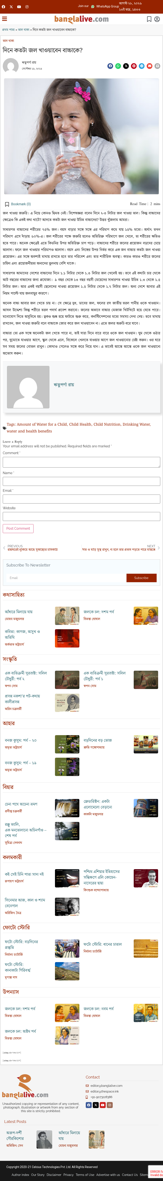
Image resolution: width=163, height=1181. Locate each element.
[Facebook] (3, 6)
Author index (20, 1175)
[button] (83, 6)
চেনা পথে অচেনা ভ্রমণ (21, 804)
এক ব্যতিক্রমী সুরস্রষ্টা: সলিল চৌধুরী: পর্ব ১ (105, 676)
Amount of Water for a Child (42, 425)
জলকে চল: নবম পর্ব (99, 1009)
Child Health (80, 425)
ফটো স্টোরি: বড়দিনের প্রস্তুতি (21, 945)
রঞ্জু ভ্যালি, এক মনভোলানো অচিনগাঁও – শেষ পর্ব (25, 830)
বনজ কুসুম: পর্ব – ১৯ (21, 763)
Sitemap (146, 1175)
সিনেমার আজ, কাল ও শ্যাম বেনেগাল (25, 903)
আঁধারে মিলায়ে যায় (18, 612)
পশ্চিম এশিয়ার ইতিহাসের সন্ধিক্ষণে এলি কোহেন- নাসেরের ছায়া (102, 878)
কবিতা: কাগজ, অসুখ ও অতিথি (22, 635)
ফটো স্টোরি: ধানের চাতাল (103, 944)
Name (8, 473)
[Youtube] (19, 6)
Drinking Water (136, 425)
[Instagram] (27, 6)
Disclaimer (54, 1175)
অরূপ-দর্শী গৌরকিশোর (15, 1136)
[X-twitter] (11, 6)
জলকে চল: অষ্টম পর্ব (20, 1031)
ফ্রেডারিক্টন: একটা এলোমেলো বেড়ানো (98, 804)
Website (9, 508)
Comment (11, 453)
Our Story (38, 1175)
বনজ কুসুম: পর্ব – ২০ (21, 740)
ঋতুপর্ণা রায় (29, 62)
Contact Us (130, 1175)
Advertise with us (108, 1175)
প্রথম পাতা (8, 30)
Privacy (68, 1175)
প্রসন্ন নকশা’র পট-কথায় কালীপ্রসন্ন (22, 699)
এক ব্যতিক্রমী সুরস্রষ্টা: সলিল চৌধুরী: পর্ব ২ (26, 676)
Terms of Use (85, 1175)
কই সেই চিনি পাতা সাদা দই (24, 874)
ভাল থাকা (23, 30)
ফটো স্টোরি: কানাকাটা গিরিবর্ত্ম (17, 967)
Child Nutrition (107, 425)
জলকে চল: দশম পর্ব (99, 612)
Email (8, 490)
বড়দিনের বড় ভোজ (98, 740)
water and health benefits (29, 431)
